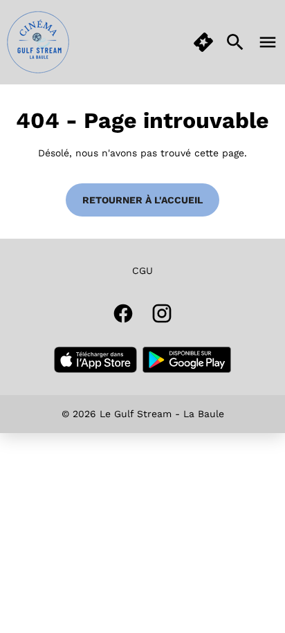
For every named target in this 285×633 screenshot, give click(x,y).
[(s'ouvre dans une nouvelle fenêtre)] (95, 360)
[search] (235, 42)
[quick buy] (203, 42)
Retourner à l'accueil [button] (142, 199)
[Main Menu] (267, 42)
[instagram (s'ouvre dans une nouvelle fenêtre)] (162, 313)
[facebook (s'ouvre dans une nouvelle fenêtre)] (123, 313)
